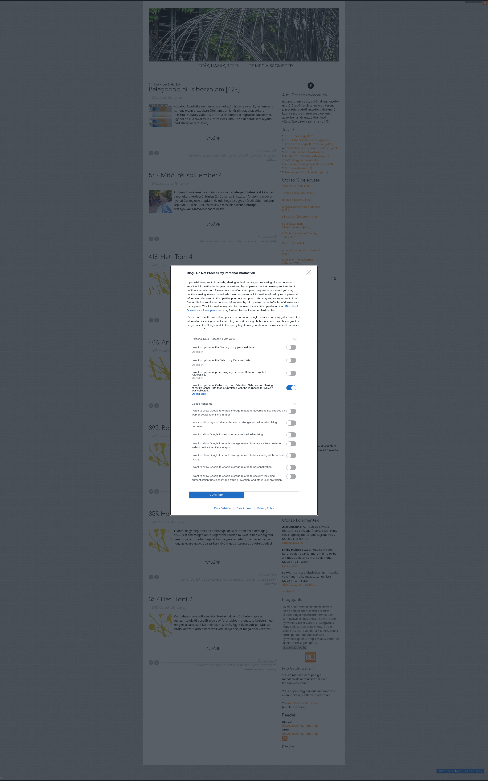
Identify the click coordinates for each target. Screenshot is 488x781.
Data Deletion (222, 508)
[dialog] (244, 390)
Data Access (244, 508)
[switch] (291, 347)
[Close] (310, 273)
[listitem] (244, 339)
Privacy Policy (265, 508)
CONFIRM (216, 494)
